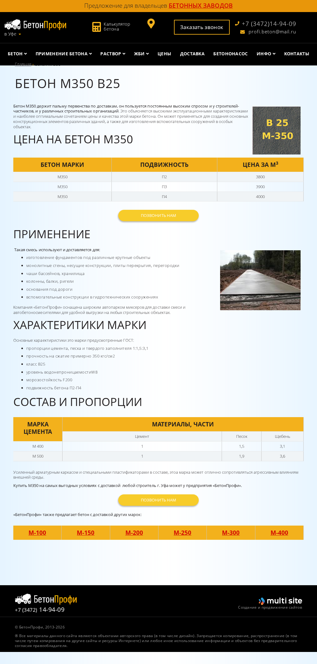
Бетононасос (230, 54)
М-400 (279, 532)
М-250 (182, 532)
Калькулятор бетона (117, 26)
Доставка (192, 54)
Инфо (264, 54)
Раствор (110, 54)
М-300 (231, 532)
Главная (23, 64)
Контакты (296, 54)
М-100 (37, 532)
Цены (164, 54)
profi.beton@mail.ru (271, 31)
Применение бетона (62, 54)
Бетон (15, 54)
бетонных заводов (201, 5)
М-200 (134, 532)
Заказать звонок (201, 27)
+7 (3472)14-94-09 (269, 24)
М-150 (85, 532)
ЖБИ (139, 54)
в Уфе (10, 34)
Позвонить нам (158, 215)
